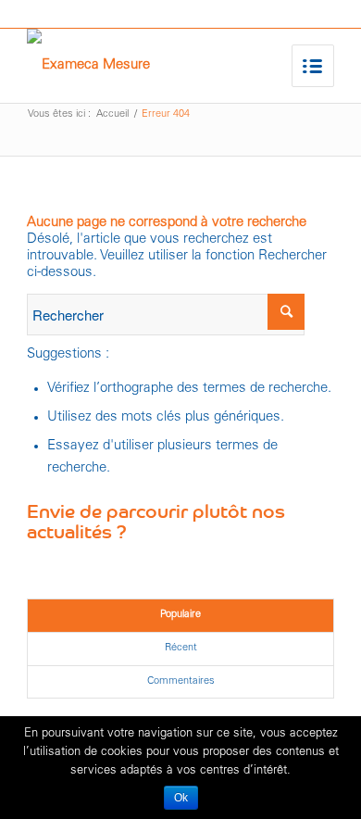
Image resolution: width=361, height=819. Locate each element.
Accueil (112, 114)
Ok (181, 797)
